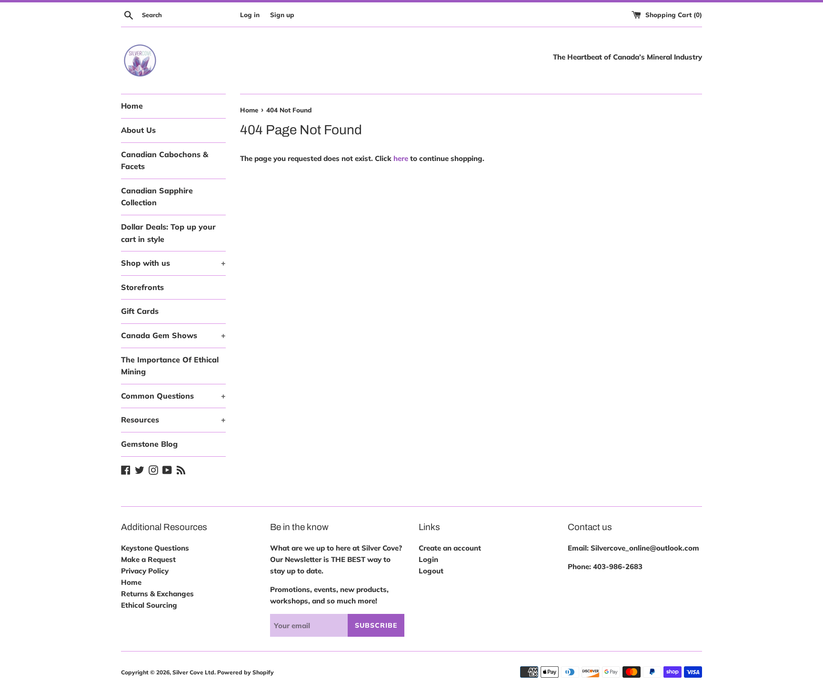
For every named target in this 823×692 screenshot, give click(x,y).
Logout (431, 570)
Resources (173, 419)
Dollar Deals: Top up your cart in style (168, 233)
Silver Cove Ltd (193, 672)
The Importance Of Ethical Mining (170, 366)
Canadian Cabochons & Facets (164, 160)
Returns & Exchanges (157, 593)
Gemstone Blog (149, 444)
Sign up (282, 14)
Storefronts (142, 287)
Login (428, 559)
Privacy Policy (145, 570)
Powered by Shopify (245, 672)
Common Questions (173, 396)
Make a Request (148, 559)
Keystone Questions (155, 547)
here (400, 158)
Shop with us (173, 263)
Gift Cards (140, 311)
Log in (250, 14)
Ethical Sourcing (149, 605)
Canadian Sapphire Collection (157, 197)
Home (132, 105)
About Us (138, 130)
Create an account (450, 547)
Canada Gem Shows (173, 335)
